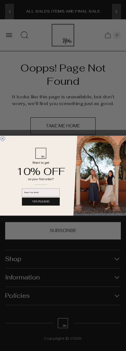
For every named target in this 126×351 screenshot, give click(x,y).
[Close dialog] (2, 138)
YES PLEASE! (40, 201)
